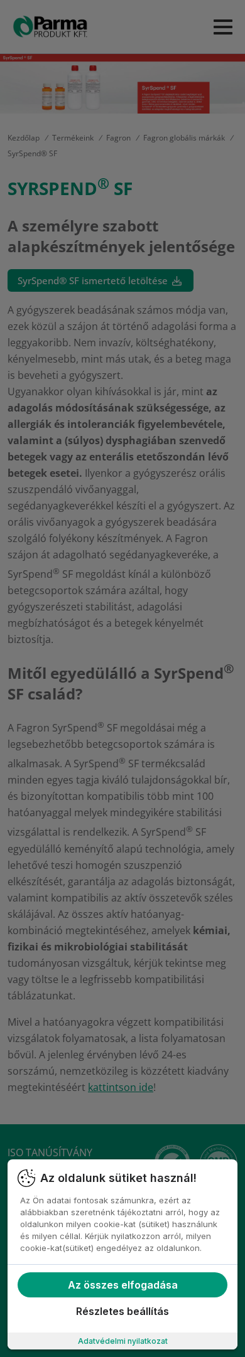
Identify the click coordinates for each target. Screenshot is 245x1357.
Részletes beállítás (122, 1311)
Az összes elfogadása (123, 1285)
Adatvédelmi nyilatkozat (123, 1341)
